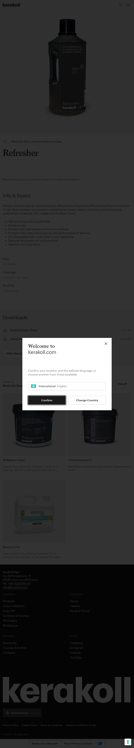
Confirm (46, 400)
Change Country (87, 400)
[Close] (106, 344)
